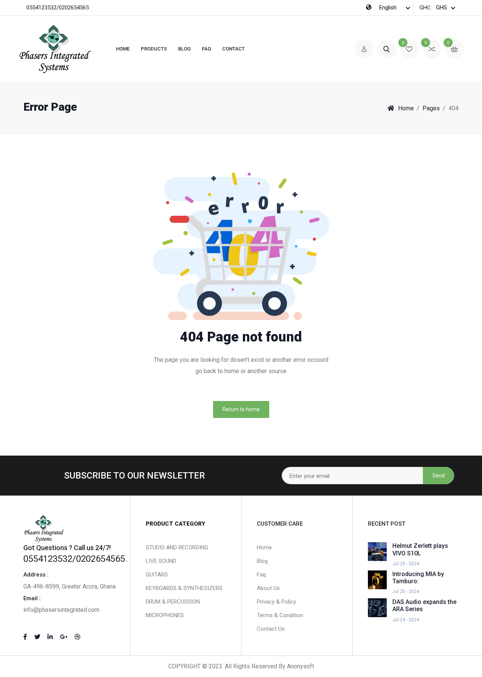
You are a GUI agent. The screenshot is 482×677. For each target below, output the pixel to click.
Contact (233, 49)
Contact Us (271, 628)
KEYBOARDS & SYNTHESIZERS (184, 588)
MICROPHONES (165, 615)
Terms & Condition (280, 615)
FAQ (206, 49)
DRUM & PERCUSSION (173, 601)
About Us (268, 588)
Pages (431, 108)
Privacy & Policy (276, 601)
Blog (184, 49)
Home (123, 49)
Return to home (241, 409)
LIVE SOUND (161, 561)
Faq (261, 574)
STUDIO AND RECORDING (177, 547)
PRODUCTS (154, 49)
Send (438, 476)
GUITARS (157, 574)
